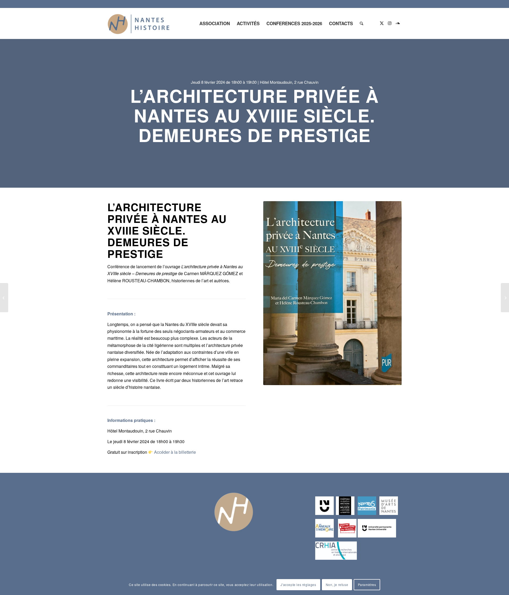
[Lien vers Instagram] (390, 23)
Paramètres (367, 584)
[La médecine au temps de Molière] (4, 297)
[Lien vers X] (382, 23)
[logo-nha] (138, 23)
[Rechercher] (361, 23)
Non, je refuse (337, 584)
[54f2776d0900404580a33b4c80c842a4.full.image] (332, 293)
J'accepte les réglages (298, 584)
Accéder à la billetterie (175, 452)
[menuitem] (214, 23)
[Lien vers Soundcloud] (398, 23)
